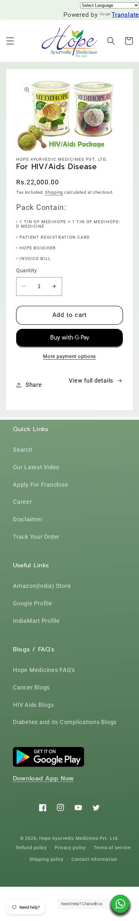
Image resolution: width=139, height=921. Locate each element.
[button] (10, 41)
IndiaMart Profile (36, 621)
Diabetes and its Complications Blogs (65, 722)
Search (23, 450)
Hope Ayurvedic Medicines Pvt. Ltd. (79, 838)
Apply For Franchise (40, 485)
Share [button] (34, 385)
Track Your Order (36, 537)
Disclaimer (28, 519)
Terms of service (112, 847)
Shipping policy (46, 859)
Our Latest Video (36, 467)
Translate (125, 14)
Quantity (26, 270)
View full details (91, 380)
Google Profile (32, 603)
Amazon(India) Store (42, 586)
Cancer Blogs (31, 687)
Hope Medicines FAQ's (44, 670)
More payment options (69, 356)
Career (22, 502)
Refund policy (31, 847)
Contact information (94, 859)
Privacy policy (70, 847)
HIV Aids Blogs (33, 705)
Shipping (54, 192)
